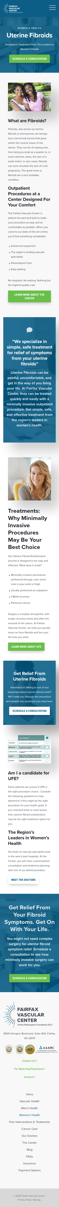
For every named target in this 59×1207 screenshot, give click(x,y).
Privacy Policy (24, 1199)
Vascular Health (29, 1101)
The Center (29, 1142)
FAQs (29, 1156)
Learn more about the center (29, 296)
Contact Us (28, 1061)
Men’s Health (29, 1108)
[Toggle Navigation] (52, 8)
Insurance (29, 1163)
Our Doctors (29, 1136)
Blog (29, 1149)
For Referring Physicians (28, 1069)
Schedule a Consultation (29, 59)
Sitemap (37, 1199)
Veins (29, 1094)
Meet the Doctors (23, 880)
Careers (28, 1077)
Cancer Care (29, 1129)
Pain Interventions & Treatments (29, 1122)
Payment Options (30, 1170)
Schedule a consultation (29, 711)
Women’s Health (29, 1115)
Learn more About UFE (26, 647)
